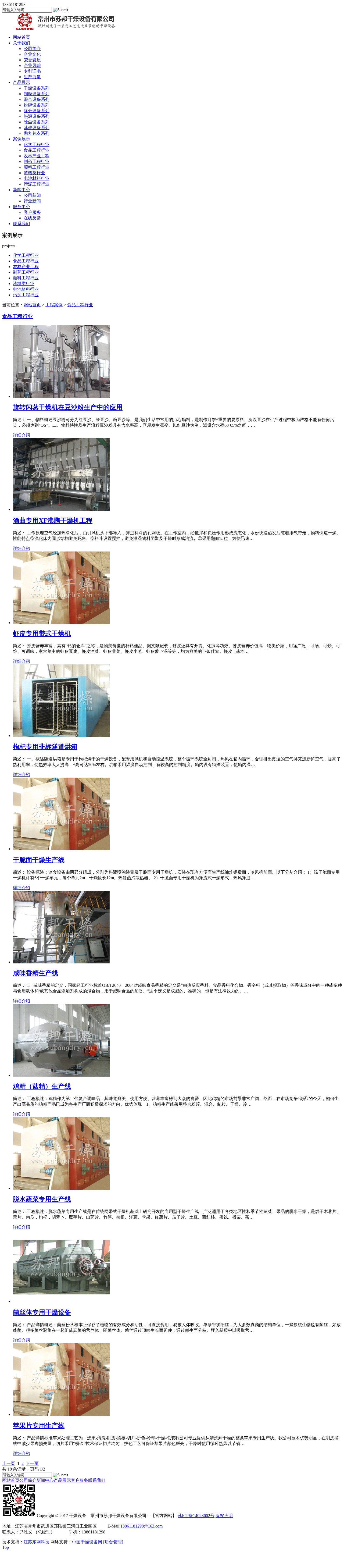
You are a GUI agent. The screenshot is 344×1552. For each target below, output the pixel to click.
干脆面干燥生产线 (38, 859)
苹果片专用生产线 (38, 1425)
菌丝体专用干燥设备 (42, 1312)
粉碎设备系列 (36, 105)
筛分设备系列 (36, 110)
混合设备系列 (36, 99)
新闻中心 (21, 189)
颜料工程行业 (36, 167)
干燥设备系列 (36, 88)
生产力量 (32, 76)
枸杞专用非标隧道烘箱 (45, 746)
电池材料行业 (36, 178)
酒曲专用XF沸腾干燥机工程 (52, 520)
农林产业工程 (36, 156)
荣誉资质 (32, 60)
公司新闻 (32, 195)
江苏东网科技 (36, 1542)
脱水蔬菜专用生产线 (42, 1199)
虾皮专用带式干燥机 (42, 633)
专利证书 (32, 71)
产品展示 (21, 82)
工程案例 (54, 304)
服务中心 (21, 206)
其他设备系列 (36, 127)
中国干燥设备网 (87, 1542)
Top (5, 1547)
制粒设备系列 (36, 93)
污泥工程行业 (36, 184)
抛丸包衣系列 (36, 133)
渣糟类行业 (34, 172)
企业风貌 (32, 65)
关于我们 (21, 43)
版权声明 (224, 1515)
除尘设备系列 (36, 122)
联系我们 (21, 223)
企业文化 (32, 54)
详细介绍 (21, 435)
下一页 (32, 1463)
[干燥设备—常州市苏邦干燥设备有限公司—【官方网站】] (59, 29)
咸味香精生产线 (35, 973)
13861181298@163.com (141, 1526)
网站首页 (21, 37)
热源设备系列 (36, 116)
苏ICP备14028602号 (196, 1515)
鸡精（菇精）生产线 (42, 1086)
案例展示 (21, 139)
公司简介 (32, 48)
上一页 (8, 1463)
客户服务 (32, 212)
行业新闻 (32, 201)
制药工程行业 (36, 161)
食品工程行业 (36, 150)
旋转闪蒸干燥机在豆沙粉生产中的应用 (68, 407)
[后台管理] (113, 1542)
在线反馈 (32, 218)
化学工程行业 (36, 144)
